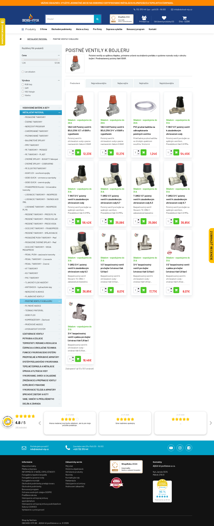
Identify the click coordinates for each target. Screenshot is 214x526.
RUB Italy (28, 84)
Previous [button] (39, 423)
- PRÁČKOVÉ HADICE (33, 324)
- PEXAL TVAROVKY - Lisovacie (37, 259)
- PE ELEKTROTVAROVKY (34, 168)
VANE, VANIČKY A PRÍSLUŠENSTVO (38, 399)
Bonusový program (135, 29)
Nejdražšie (143, 83)
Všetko (28, 95)
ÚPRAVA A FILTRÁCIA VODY (35, 371)
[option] (67, 423)
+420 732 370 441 (80, 449)
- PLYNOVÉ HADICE (32, 305)
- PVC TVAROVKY (31, 278)
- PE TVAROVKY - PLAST (34, 154)
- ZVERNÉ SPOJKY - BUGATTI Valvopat (40, 159)
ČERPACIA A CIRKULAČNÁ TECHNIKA (39, 348)
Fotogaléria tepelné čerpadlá (34, 474)
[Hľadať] (97, 19)
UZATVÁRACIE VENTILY (33, 334)
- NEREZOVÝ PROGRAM (34, 126)
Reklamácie (71, 480)
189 (21, 427)
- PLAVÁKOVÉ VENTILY (33, 296)
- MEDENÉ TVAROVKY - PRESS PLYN (39, 214)
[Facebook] (188, 447)
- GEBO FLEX (29, 315)
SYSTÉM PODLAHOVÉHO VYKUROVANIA (40, 362)
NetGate (33, 520)
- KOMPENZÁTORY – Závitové (36, 319)
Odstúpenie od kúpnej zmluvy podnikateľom (41, 504)
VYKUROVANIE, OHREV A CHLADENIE (39, 375)
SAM (26, 88)
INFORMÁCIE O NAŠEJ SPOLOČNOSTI (38, 472)
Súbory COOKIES (29, 506)
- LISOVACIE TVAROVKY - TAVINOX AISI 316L (41, 200)
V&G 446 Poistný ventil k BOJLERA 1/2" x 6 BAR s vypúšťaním (79, 130)
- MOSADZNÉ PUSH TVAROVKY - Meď (39, 237)
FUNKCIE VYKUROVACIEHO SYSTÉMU (39, 352)
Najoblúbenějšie (167, 83)
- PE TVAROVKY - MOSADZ (35, 149)
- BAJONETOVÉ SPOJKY (34, 140)
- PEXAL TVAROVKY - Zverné (36, 264)
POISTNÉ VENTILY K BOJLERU (65, 39)
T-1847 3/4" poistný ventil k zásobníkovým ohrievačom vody (78, 199)
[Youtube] (171, 447)
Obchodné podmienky (61, 29)
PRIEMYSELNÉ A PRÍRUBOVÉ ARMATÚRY (41, 357)
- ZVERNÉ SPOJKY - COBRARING (38, 163)
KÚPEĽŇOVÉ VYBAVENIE (34, 385)
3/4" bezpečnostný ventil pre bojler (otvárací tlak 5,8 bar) (143, 268)
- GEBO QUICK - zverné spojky (36, 182)
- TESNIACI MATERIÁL (33, 310)
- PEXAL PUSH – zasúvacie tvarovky (39, 254)
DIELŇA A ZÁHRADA (32, 403)
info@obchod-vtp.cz (183, 9)
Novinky (69, 474)
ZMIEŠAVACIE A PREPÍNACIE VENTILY (39, 380)
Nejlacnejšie (122, 83)
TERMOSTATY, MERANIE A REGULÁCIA (40, 343)
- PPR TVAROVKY (31, 145)
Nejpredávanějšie (98, 83)
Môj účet (69, 466)
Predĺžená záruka (29, 495)
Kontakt (152, 29)
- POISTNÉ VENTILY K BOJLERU (37, 301)
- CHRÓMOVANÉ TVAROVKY (35, 131)
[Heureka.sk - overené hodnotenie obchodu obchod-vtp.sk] (162, 490)
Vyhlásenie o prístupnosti (33, 509)
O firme (43, 29)
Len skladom (30, 72)
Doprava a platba (114, 29)
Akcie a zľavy (82, 29)
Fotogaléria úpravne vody (33, 477)
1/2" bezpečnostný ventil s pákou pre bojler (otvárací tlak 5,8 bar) (177, 268)
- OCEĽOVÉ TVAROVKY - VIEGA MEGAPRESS (37, 248)
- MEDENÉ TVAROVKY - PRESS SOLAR (40, 219)
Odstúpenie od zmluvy (75, 483)
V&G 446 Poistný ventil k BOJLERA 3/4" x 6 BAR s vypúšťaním (112, 130)
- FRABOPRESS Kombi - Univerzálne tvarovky (39, 188)
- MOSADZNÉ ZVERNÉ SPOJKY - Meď (39, 242)
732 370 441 (151, 9)
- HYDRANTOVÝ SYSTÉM (34, 329)
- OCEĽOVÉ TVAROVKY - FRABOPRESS (40, 228)
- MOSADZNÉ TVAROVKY (34, 117)
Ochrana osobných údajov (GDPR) (37, 492)
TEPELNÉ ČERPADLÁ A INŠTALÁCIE (38, 366)
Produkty (30, 29)
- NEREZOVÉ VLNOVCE (33, 292)
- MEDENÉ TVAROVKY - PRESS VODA (39, 223)
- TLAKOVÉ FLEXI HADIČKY (35, 282)
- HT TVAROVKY (30, 268)
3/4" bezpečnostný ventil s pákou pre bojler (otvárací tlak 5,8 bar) (79, 337)
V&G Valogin (30, 92)
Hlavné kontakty (29, 466)
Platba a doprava (29, 469)
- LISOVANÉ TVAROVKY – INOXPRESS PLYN (39, 208)
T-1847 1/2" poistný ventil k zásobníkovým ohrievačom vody (178, 130)
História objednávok (74, 469)
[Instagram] (180, 447)
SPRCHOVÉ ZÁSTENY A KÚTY (35, 394)
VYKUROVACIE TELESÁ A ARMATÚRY (39, 389)
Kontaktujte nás (73, 477)
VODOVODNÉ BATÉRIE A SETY (36, 108)
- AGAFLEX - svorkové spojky (36, 173)
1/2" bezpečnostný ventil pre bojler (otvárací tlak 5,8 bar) (112, 268)
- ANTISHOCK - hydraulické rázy (37, 287)
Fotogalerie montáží (30, 480)
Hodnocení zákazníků (75, 486)
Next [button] (211, 423)
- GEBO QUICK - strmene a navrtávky (39, 177)
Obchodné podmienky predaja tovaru (38, 483)
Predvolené (75, 83)
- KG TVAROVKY (30, 273)
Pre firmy (97, 29)
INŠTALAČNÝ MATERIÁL (37, 39)
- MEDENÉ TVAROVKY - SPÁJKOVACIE (40, 233)
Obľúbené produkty (74, 472)
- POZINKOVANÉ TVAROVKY (35, 135)
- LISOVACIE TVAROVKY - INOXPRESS (40, 194)
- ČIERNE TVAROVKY (32, 122)
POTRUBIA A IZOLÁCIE (33, 338)
